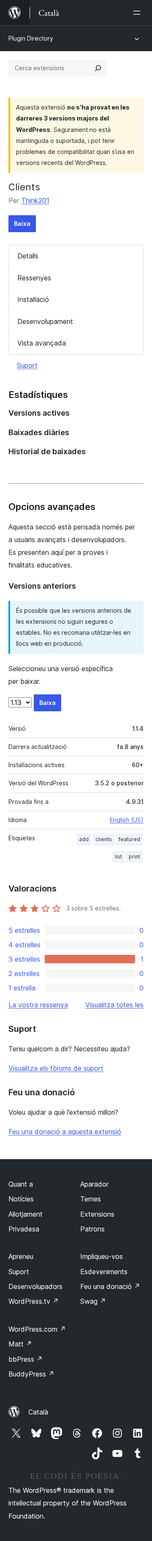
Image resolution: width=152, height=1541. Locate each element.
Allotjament (25, 1214)
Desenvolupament (45, 321)
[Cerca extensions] (98, 68)
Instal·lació (33, 299)
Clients (24, 186)
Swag (93, 1301)
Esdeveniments (104, 1271)
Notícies (21, 1199)
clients (103, 839)
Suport (27, 365)
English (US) (127, 819)
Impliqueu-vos (101, 1256)
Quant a (20, 1184)
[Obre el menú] (138, 12)
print (134, 856)
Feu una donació (110, 1286)
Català (38, 1412)
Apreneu (20, 1256)
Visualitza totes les (114, 1005)
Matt (20, 1344)
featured (129, 839)
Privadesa (23, 1229)
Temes (90, 1199)
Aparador (94, 1184)
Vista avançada (41, 343)
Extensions (97, 1214)
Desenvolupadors (35, 1286)
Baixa (22, 223)
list (118, 856)
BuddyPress (31, 1374)
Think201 (35, 200)
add (84, 839)
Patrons (92, 1229)
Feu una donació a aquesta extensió (64, 1131)
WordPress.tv (33, 1301)
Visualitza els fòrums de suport (55, 1068)
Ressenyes (34, 278)
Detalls (27, 256)
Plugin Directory (30, 38)
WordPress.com (37, 1329)
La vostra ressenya (38, 1005)
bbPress (25, 1359)
